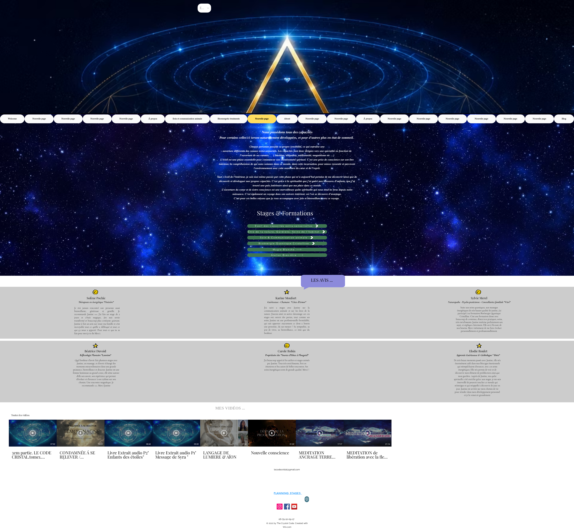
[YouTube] (294, 506)
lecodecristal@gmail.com (287, 469)
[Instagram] (280, 506)
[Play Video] (33, 433)
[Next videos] (396, 432)
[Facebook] (287, 506)
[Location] (307, 499)
